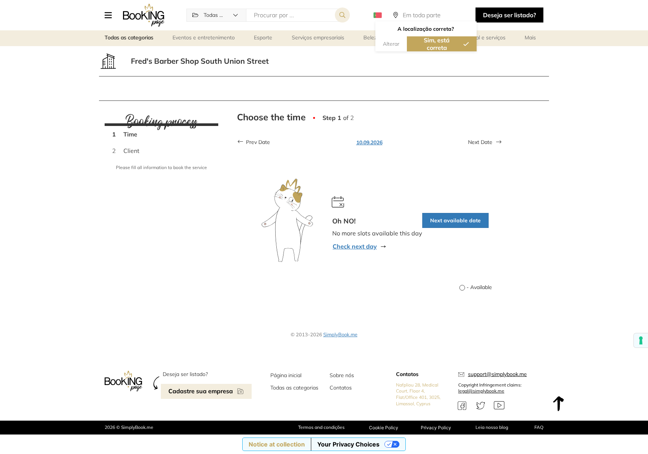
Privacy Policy (436, 427)
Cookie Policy (383, 427)
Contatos (341, 387)
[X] (480, 405)
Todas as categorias (294, 387)
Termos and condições (321, 427)
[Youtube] (499, 405)
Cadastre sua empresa (200, 391)
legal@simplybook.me (481, 391)
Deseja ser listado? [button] (509, 15)
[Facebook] (462, 405)
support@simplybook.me (497, 374)
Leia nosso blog (492, 427)
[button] (111, 14)
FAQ (538, 427)
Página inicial (286, 375)
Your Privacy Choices (348, 444)
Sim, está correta (437, 43)
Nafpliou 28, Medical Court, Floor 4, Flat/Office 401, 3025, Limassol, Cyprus (418, 394)
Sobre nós (342, 375)
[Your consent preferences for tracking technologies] (641, 340)
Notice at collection (277, 444)
